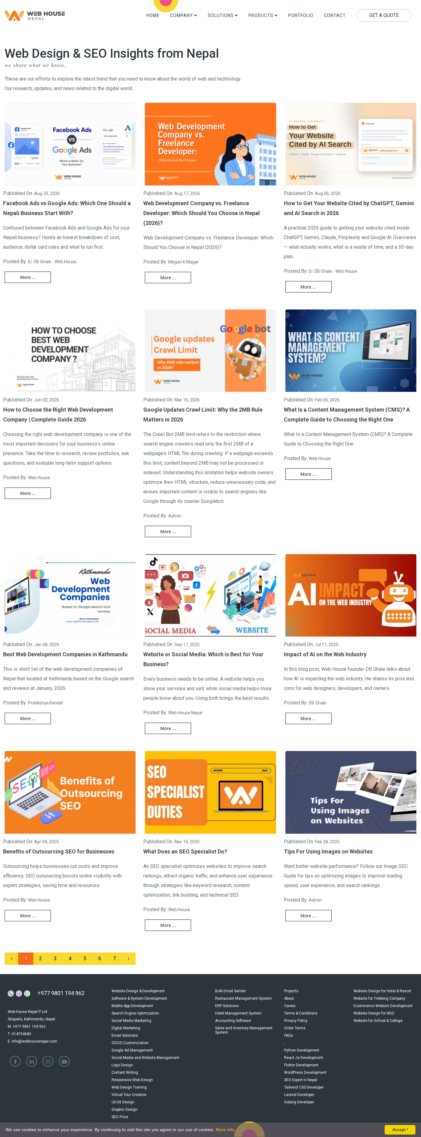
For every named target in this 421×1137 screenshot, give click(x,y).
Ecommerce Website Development (383, 1006)
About (289, 998)
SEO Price (120, 1117)
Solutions (221, 15)
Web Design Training (129, 1087)
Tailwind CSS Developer (304, 1087)
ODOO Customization (130, 1043)
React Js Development (303, 1058)
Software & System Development (139, 998)
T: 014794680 (19, 1034)
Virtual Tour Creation (129, 1095)
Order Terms (294, 1028)
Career (290, 1006)
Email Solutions (125, 1035)
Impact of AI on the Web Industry (325, 654)
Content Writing (125, 1072)
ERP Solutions (227, 1006)
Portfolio (300, 15)
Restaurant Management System (243, 998)
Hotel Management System (238, 1013)
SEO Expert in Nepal (300, 1080)
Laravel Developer (299, 1095)
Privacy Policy (296, 1021)
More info (225, 1129)
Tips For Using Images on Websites (328, 851)
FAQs (288, 1035)
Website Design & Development (138, 991)
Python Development (301, 1050)
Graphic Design (124, 1109)
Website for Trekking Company (379, 998)
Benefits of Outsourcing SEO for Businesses (58, 851)
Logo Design (122, 1065)
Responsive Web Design (132, 1080)
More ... (28, 277)
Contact (335, 15)
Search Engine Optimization (135, 1013)
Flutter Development (301, 1065)
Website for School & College (378, 1021)
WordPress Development (305, 1072)
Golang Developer (299, 1102)
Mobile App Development (132, 1006)
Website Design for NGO (374, 1013)
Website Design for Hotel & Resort (382, 991)
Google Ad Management (132, 1050)
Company (182, 15)
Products (261, 15)
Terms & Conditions (300, 1013)
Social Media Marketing (131, 1021)
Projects (291, 991)
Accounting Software (233, 1021)
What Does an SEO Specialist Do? (185, 851)
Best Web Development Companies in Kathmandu (65, 654)
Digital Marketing (126, 1028)
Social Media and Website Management (145, 1058)
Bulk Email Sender (230, 991)
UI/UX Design (123, 1102)
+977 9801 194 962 (61, 993)
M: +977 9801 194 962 (27, 1026)
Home (153, 15)
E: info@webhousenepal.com (32, 1041)
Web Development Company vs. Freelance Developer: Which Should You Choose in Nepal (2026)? (201, 213)
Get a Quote (384, 15)
